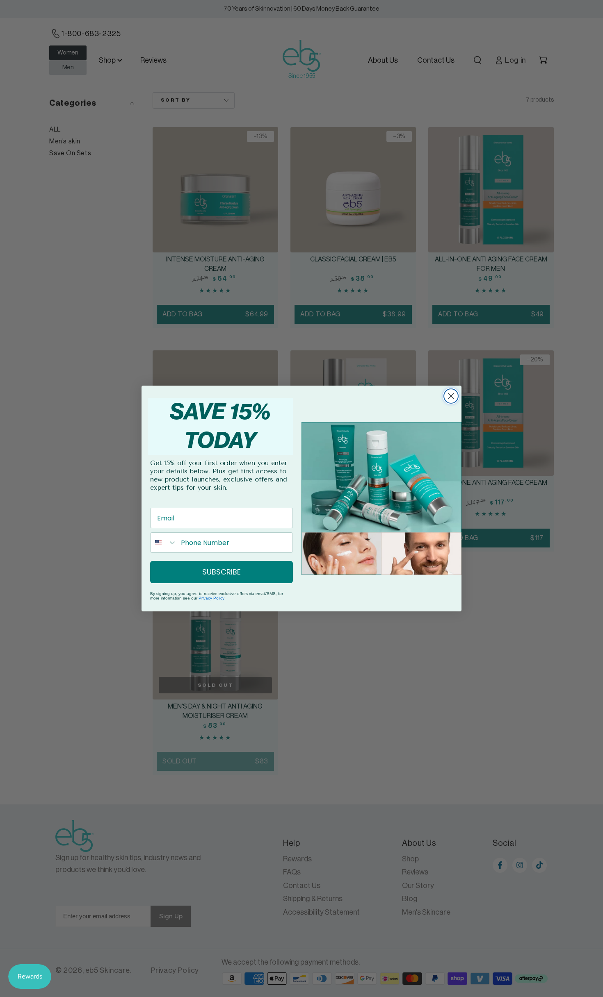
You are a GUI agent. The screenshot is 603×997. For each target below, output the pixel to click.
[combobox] (164, 542)
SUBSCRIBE (221, 572)
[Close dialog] (451, 396)
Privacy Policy (211, 598)
